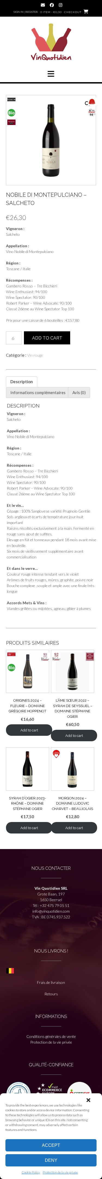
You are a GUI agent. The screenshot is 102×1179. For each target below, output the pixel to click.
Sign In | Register (26, 11)
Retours (51, 994)
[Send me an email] (43, 5)
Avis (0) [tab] (79, 392)
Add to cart (47, 338)
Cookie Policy (30, 1172)
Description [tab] (21, 381)
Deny (51, 1160)
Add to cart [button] (29, 730)
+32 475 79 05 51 (54, 905)
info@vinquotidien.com (51, 911)
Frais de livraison (51, 982)
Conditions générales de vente (51, 1036)
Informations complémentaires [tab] (38, 392)
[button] (88, 1100)
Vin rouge (35, 355)
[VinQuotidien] (51, 42)
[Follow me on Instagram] (60, 5)
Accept (51, 1145)
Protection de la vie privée (60, 1172)
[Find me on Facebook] (52, 5)
